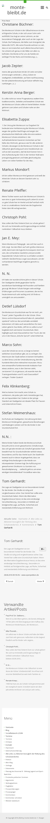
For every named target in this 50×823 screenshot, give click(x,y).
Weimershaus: (19, 412)
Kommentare (10, 795)
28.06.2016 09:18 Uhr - (12, 575)
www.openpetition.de (30, 575)
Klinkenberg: (16, 386)
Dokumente (10, 768)
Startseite (9, 727)
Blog (7, 730)
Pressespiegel (10, 792)
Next (8, 21)
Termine (9, 736)
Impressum (10, 748)
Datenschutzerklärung (13, 751)
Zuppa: (16, 119)
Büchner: (17, 24)
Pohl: (14, 217)
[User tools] (42, 549)
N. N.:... (8, 665)
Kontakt (9, 745)
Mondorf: (16, 169)
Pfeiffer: (14, 190)
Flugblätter (9, 786)
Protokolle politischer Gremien (17, 777)
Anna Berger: (18, 92)
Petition (8, 760)
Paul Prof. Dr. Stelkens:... (15, 615)
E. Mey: (11, 238)
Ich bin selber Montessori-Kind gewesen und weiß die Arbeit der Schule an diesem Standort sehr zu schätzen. (23, 178)
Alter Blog (9, 762)
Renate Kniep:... (12, 680)
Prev (4, 21)
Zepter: (12, 65)
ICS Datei (9, 742)
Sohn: (12, 344)
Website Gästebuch (12, 801)
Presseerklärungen (12, 789)
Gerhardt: (14, 481)
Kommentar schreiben (14, 798)
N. (6, 273)
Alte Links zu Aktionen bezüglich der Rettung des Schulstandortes (25, 755)
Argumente (10, 780)
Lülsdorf (14, 306)
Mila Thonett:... (11, 631)
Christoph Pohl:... (12, 646)
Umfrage (9, 765)
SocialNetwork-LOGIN (14, 733)
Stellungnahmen (11, 783)
